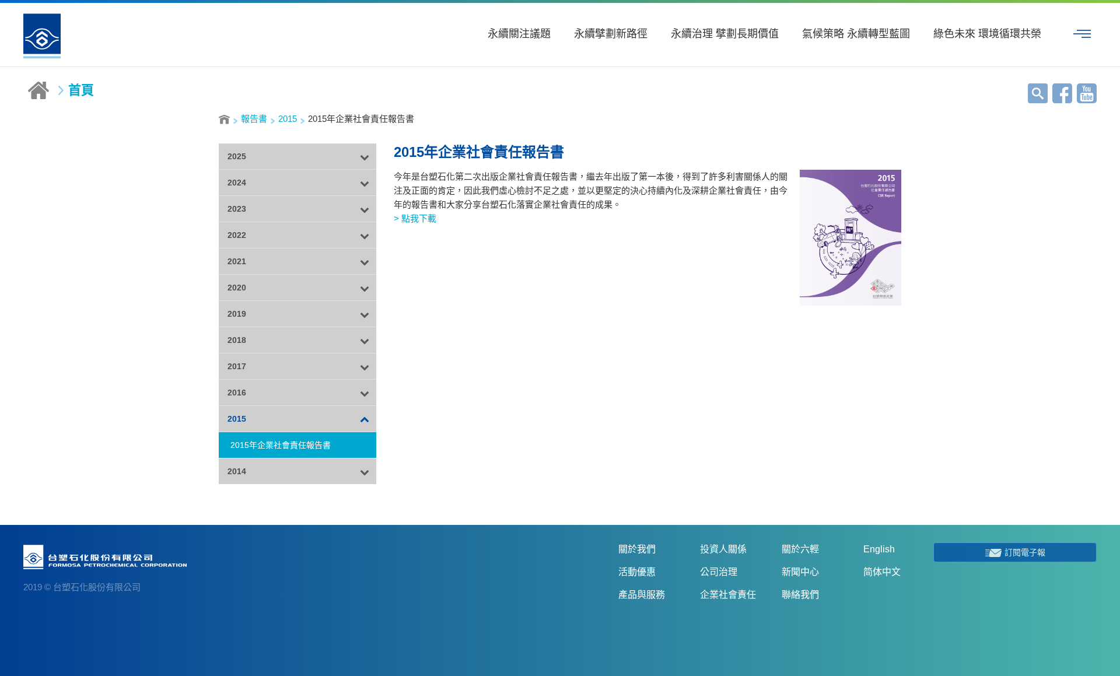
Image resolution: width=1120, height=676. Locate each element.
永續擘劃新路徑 (611, 34)
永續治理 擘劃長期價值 (725, 34)
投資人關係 (723, 549)
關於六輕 (800, 549)
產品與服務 (641, 595)
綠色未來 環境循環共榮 (987, 34)
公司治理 (718, 572)
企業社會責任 (728, 595)
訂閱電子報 (1025, 552)
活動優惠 (637, 572)
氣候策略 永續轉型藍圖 (856, 34)
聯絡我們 (800, 595)
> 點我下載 (415, 218)
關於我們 (637, 549)
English (879, 549)
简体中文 (882, 572)
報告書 (254, 119)
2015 (287, 119)
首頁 (81, 90)
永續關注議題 (519, 34)
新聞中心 (800, 572)
